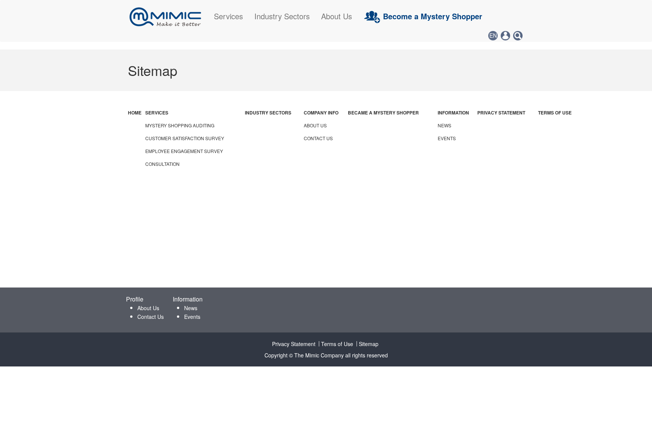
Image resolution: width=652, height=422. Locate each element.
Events (192, 316)
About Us (336, 16)
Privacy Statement (293, 344)
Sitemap (368, 344)
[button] (493, 35)
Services (228, 16)
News (190, 308)
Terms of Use (337, 344)
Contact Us (150, 316)
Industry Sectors (282, 16)
